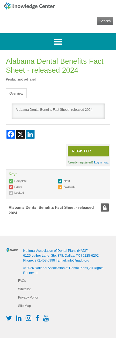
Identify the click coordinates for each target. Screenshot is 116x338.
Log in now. (101, 162)
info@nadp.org (78, 260)
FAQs (22, 281)
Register (81, 151)
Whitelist (24, 289)
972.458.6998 (45, 260)
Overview (16, 93)
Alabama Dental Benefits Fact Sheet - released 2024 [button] (51, 210)
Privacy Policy (28, 297)
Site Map (24, 306)
